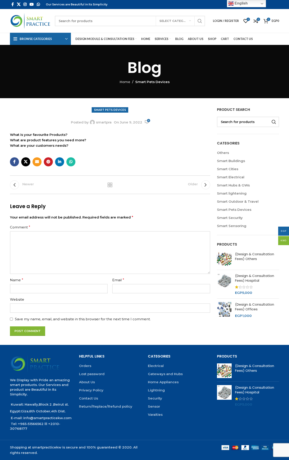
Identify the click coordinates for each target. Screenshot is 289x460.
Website (17, 299)
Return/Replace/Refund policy (105, 406)
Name (16, 280)
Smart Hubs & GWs (233, 185)
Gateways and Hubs (165, 374)
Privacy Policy (91, 390)
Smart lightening (232, 193)
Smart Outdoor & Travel (238, 201)
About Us (87, 382)
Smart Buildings (231, 161)
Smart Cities (227, 169)
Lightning (156, 390)
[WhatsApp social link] (38, 4)
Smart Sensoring (231, 226)
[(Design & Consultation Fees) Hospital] (224, 284)
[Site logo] (30, 21)
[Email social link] (37, 161)
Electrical (156, 366)
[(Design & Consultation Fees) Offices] (224, 310)
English (241, 3)
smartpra (104, 122)
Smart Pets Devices (152, 82)
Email (118, 280)
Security (155, 398)
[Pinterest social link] (48, 161)
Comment (20, 227)
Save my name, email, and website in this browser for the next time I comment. (83, 319)
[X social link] (18, 4)
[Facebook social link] (12, 4)
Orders (85, 366)
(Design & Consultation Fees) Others (254, 256)
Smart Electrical (230, 177)
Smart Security (230, 218)
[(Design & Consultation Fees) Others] (224, 259)
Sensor (154, 406)
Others (223, 153)
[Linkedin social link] (59, 161)
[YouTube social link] (31, 4)
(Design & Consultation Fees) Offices (254, 306)
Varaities (155, 414)
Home (125, 82)
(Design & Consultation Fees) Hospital (254, 278)
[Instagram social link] (25, 4)
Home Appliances (163, 382)
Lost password (92, 374)
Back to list (110, 184)
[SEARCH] (200, 21)
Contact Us (88, 398)
